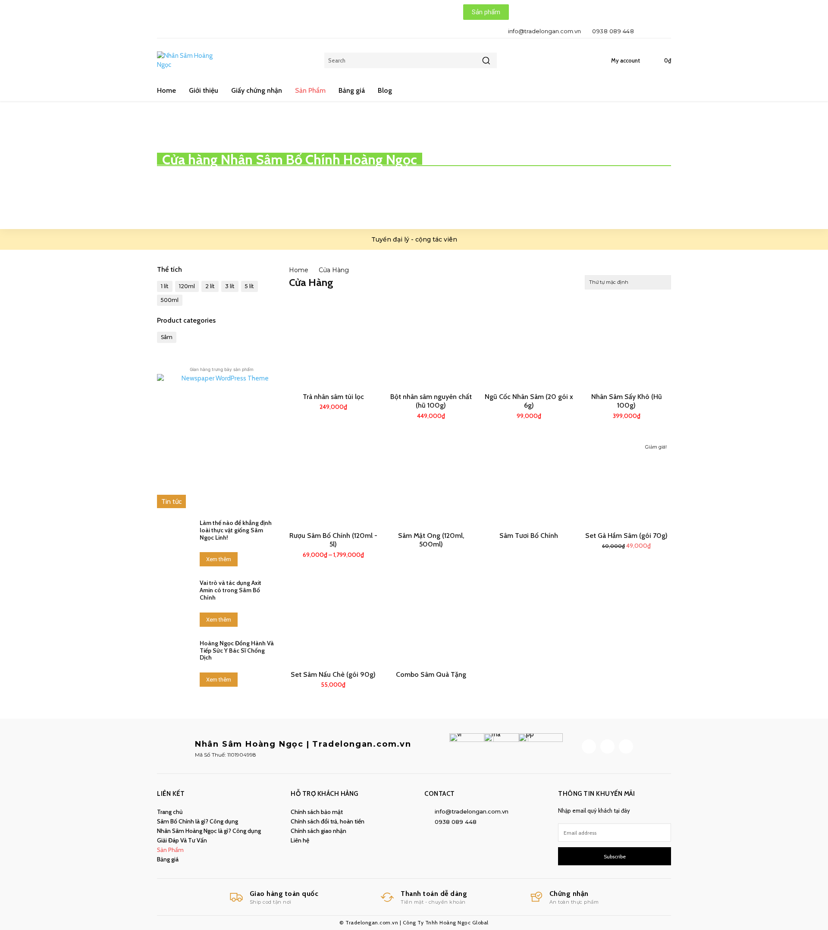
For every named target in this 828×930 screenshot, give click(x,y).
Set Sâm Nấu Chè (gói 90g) (333, 674)
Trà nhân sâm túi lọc (333, 397)
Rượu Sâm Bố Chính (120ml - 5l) (333, 540)
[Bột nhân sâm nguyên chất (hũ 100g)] (431, 343)
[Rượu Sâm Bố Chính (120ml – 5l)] (333, 482)
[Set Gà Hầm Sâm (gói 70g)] (626, 482)
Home (298, 270)
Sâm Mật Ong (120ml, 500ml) (431, 540)
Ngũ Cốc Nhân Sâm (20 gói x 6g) (529, 401)
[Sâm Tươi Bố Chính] (529, 482)
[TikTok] (607, 746)
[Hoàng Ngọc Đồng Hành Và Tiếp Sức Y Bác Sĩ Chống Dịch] (175, 654)
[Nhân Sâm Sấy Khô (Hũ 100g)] (626, 343)
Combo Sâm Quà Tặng (431, 674)
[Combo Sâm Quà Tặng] (431, 621)
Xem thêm (218, 559)
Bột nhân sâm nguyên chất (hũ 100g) (431, 401)
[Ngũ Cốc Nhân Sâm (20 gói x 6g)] (529, 343)
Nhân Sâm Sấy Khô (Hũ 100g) (626, 401)
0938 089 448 (613, 31)
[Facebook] (647, 31)
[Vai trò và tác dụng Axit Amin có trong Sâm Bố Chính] (175, 593)
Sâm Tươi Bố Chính (528, 535)
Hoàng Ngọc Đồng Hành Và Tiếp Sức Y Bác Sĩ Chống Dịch (237, 650)
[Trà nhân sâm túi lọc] (333, 343)
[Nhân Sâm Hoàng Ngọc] (189, 60)
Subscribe (615, 856)
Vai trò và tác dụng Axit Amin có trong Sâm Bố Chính (230, 590)
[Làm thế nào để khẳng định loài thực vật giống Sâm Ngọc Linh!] (175, 533)
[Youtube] (662, 31)
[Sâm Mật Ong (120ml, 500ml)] (431, 482)
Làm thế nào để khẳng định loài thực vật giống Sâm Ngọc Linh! (236, 530)
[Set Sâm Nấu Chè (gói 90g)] (333, 621)
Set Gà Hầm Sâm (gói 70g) (626, 535)
